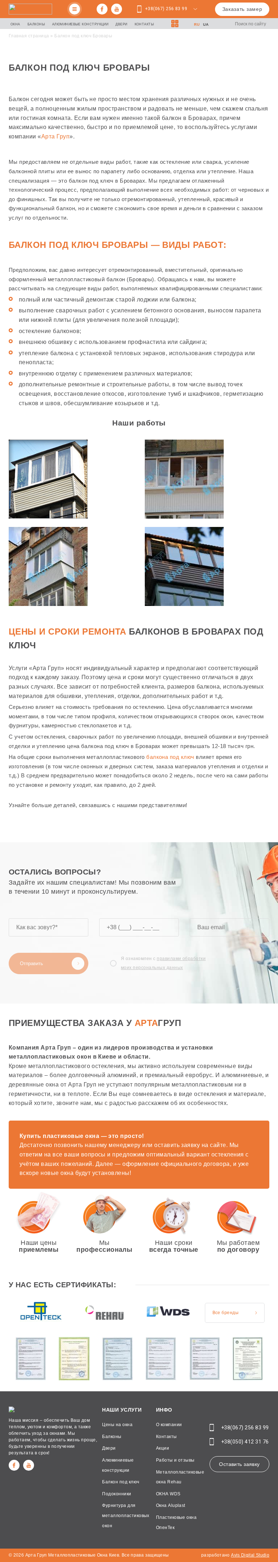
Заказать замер (242, 9)
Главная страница (29, 35)
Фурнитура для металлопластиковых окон (125, 1515)
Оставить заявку (239, 1464)
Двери (121, 24)
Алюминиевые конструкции (80, 24)
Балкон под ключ (120, 1481)
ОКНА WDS (168, 1493)
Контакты (144, 24)
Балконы (36, 24)
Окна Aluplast (170, 1505)
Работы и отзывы (175, 1460)
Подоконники (116, 1493)
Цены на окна (117, 1424)
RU (196, 24)
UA (205, 24)
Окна (15, 24)
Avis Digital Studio (250, 1555)
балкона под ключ (170, 757)
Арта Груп (55, 136)
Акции (162, 1448)
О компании (169, 1424)
